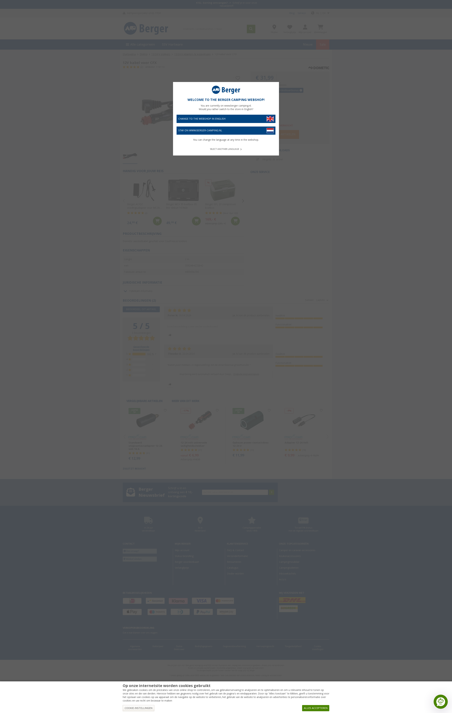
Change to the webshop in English (201, 118)
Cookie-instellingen (138, 708)
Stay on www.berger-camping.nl (200, 130)
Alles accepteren (316, 708)
